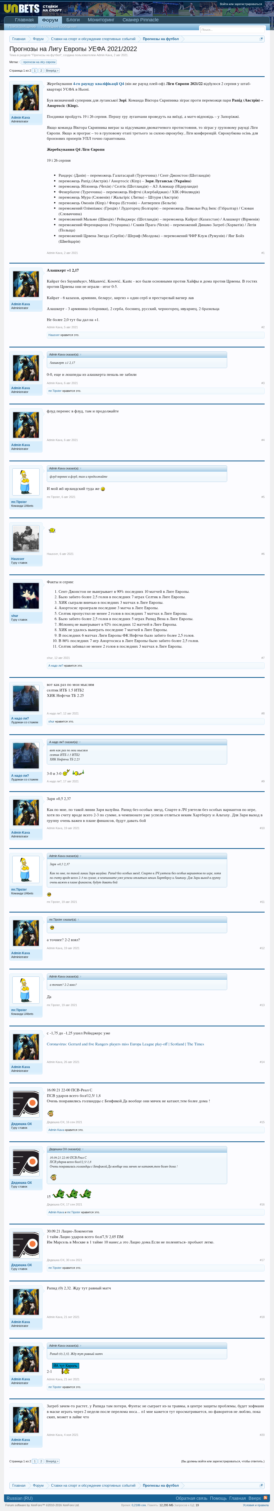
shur (50, 657)
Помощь (218, 1498)
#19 (262, 1379)
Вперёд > (52, 70)
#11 (262, 901)
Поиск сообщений (22, 27)
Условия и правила (256, 1505)
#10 (262, 828)
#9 (263, 781)
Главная (24, 19)
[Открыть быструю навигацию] (261, 39)
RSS (265, 1498)
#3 (263, 383)
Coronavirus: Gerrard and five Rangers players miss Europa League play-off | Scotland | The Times (125, 1043)
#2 (263, 327)
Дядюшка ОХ (55, 1122)
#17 (262, 1260)
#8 (263, 713)
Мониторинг (101, 19)
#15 (262, 1122)
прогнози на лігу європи (39, 62)
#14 (262, 1062)
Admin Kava (104, 55)
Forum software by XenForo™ (42, 1505)
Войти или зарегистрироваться (241, 4)
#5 (263, 496)
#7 (263, 657)
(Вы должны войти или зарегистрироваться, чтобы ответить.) (223, 1461)
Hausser (54, 335)
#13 (262, 1005)
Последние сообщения (59, 27)
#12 (262, 948)
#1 (263, 252)
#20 (262, 1434)
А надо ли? (55, 665)
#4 (263, 440)
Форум (50, 20)
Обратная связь (191, 1498)
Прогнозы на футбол (46, 55)
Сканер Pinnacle (141, 19)
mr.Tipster (55, 390)
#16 (262, 1204)
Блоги (73, 19)
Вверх (255, 1498)
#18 (262, 1317)
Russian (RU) (20, 1498)
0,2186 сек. (139, 1505)
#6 (263, 553)
